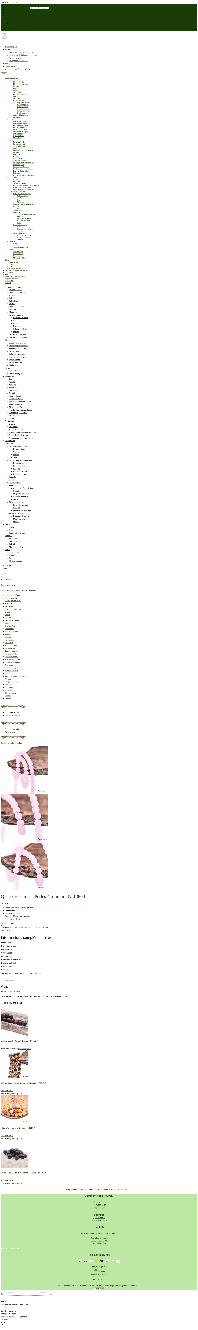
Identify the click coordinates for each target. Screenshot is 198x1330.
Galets (7, 615)
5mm (18, 949)
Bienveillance (19, 973)
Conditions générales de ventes (125, 1286)
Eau (9, 970)
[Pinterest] (100, 1282)
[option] (4, 1322)
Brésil (13, 963)
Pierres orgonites (11, 632)
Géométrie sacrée (12, 620)
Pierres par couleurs (13, 601)
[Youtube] (102, 1282)
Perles (3, 574)
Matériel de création (12, 659)
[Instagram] (98, 1282)
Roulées (8, 618)
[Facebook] (95, 1282)
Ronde (9, 953)
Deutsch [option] (3, 1322)
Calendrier (9, 643)
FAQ (140, 1286)
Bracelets (8, 604)
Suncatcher (9, 687)
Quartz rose (36, 928)
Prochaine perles (7, 980)
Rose (20, 960)
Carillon (8, 685)
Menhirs (8, 634)
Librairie (8, 699)
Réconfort (38, 973)
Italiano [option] (3, 1325)
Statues (8, 673)
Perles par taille (11, 654)
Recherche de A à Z (12, 715)
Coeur (10, 966)
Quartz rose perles (8, 585)
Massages (9, 623)
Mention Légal (85, 1286)
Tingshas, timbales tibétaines (16, 676)
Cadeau (8, 696)
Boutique (4, 568)
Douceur (29, 973)
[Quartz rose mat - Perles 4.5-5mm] (24, 793)
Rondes (46, 928)
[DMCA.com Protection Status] (99, 1289)
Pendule (8, 679)
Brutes (7, 612)
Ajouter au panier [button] (24, 1049)
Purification (9, 640)
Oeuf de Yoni (10, 626)
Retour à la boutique (22, 1304)
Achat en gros (10, 732)
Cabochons (9, 629)
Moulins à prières (11, 671)
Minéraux (8, 637)
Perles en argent (11, 657)
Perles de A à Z (7, 579)
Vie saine (8, 690)
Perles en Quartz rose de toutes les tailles (112, 1189)
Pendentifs (9, 606)
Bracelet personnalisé (13, 609)
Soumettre (24, 1316)
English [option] (3, 1328)
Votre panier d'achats (17, 28)
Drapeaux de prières (13, 668)
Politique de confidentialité (101, 1286)
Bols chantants (10, 665)
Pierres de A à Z (11, 598)
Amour (9, 973)
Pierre (10, 943)
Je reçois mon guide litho (10, 1248)
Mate (10, 956)
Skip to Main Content (9, 2)
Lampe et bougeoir (12, 682)
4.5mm (11, 949)
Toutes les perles (11, 651)
